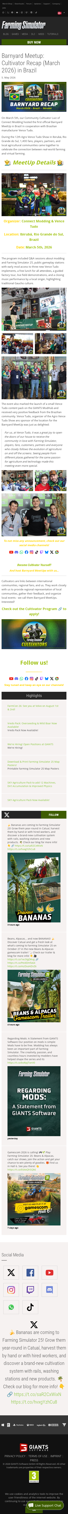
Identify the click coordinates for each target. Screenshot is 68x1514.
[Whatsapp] (3, 12)
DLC (33, 34)
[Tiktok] (36, 12)
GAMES (15, 34)
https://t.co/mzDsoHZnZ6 (21, 966)
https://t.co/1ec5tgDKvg (21, 959)
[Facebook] (12, 12)
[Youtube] (17, 12)
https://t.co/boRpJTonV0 (21, 1062)
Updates (37, 4)
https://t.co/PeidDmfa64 (21, 962)
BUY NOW (34, 42)
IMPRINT (55, 1456)
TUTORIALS (52, 34)
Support (46, 4)
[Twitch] (27, 12)
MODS (41, 34)
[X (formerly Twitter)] (8, 12)
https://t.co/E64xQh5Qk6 (21, 1169)
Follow (54, 815)
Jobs (4, 8)
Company (56, 4)
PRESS (34, 1460)
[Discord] (32, 12)
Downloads (19, 4)
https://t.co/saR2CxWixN (29, 845)
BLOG (6, 34)
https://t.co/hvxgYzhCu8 (21, 849)
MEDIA (25, 34)
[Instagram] (22, 12)
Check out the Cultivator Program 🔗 (32, 609)
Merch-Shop (7, 4)
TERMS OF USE (37, 1456)
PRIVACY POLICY (15, 1456)
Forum (29, 4)
